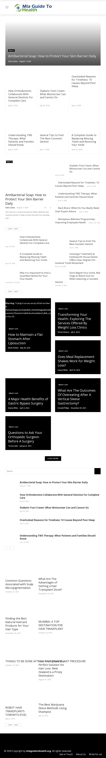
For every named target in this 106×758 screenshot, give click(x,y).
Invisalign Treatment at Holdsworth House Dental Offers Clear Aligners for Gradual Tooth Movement (76, 258)
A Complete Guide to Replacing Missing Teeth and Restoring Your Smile (84, 139)
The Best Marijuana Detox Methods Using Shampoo (53, 708)
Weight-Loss (13, 329)
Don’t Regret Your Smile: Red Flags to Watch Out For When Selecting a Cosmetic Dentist (77, 277)
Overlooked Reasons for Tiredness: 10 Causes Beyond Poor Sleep (84, 81)
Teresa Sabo (13, 446)
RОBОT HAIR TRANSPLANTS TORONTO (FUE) (15, 711)
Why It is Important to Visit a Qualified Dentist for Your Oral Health (35, 275)
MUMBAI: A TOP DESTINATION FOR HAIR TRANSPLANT (51, 625)
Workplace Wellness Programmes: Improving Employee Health (75, 220)
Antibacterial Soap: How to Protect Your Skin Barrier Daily (25, 199)
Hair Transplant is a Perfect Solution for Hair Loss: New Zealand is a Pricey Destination (51, 668)
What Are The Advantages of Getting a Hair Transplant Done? (50, 584)
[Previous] (7, 548)
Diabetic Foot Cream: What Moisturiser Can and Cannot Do (53, 94)
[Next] (12, 548)
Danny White (63, 370)
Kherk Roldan (13, 348)
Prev (10, 229)
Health (11, 50)
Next (16, 229)
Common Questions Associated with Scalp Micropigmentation (19, 584)
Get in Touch (66, 754)
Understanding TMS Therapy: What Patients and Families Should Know (21, 139)
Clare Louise (13, 61)
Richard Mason (63, 332)
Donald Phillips (63, 408)
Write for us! (95, 754)
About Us (81, 754)
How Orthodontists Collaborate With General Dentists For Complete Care (20, 95)
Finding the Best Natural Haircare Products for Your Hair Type (17, 624)
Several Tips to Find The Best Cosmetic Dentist (51, 138)
